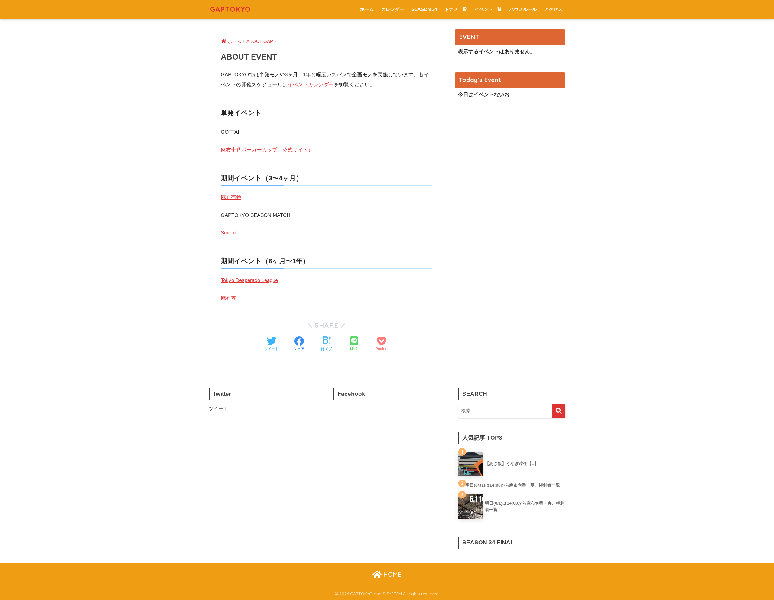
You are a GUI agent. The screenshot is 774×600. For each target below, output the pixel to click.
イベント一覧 (488, 9)
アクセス (553, 9)
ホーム (367, 9)
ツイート (218, 408)
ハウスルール (523, 9)
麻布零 (228, 298)
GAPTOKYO (230, 9)
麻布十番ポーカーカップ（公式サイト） (267, 150)
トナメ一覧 (455, 9)
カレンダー (392, 9)
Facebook (351, 394)
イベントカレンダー (311, 84)
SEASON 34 (424, 9)
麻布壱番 (231, 197)
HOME (392, 574)
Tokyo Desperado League (249, 280)
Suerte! (229, 233)
